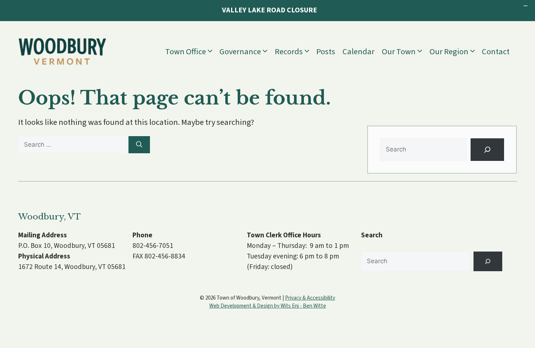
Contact (496, 52)
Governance (240, 52)
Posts (325, 52)
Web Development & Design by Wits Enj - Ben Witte (267, 306)
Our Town (399, 52)
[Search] (139, 145)
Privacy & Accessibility (310, 298)
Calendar (358, 52)
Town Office (185, 52)
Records (289, 52)
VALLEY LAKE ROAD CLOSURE (269, 10)
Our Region (448, 52)
